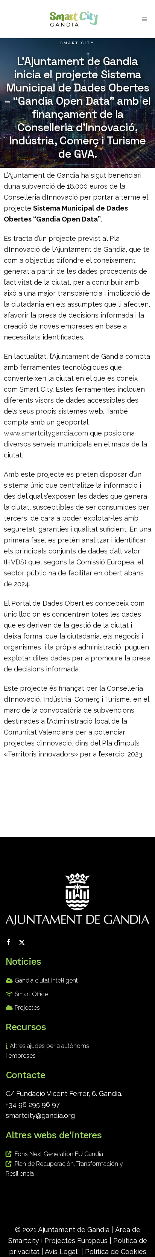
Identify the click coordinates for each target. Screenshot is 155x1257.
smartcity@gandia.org (40, 1115)
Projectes (27, 1007)
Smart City (77, 43)
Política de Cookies (115, 1251)
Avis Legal (61, 1251)
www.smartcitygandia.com (46, 433)
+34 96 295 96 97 (33, 1104)
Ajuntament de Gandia (73, 1230)
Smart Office (31, 994)
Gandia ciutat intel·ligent (46, 980)
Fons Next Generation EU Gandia (59, 1154)
